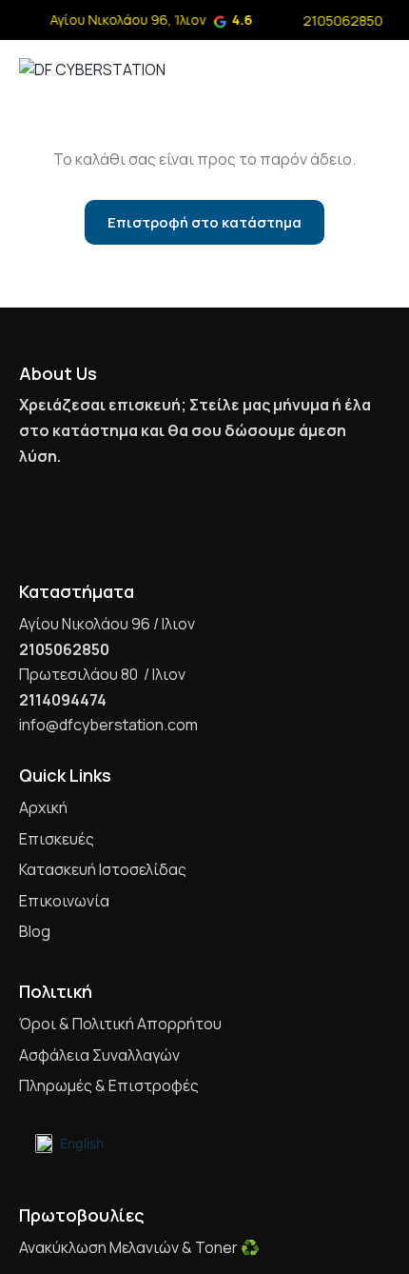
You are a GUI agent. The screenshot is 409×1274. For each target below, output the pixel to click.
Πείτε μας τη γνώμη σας (197, 506)
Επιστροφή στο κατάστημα (204, 222)
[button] (384, 67)
